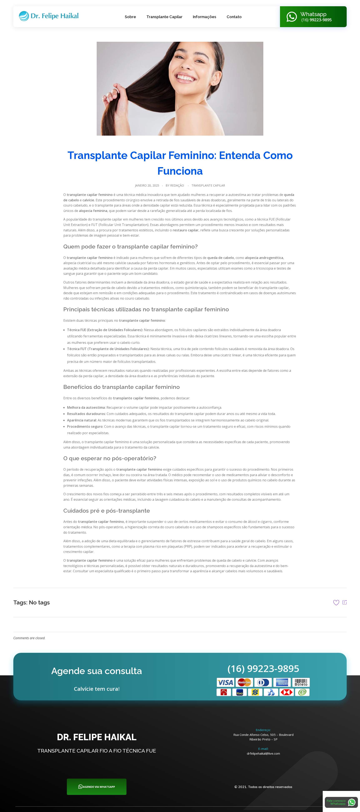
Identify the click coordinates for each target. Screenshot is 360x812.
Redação (177, 185)
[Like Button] (336, 602)
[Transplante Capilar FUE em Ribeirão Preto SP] (50, 16)
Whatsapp (313, 14)
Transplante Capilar (208, 185)
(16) (316, 20)
